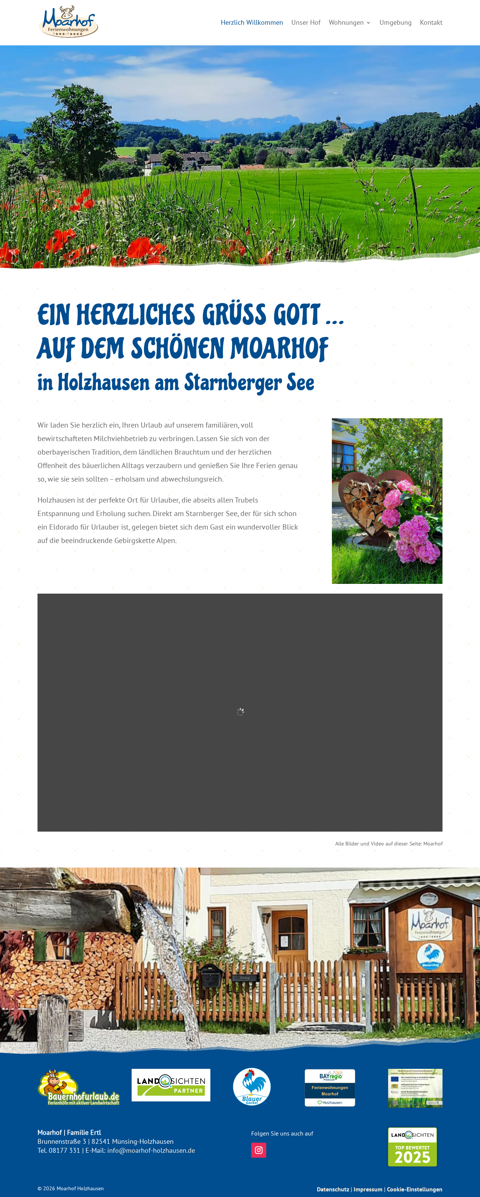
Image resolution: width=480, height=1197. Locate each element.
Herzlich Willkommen (252, 22)
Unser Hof (306, 22)
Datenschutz (333, 1189)
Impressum (368, 1189)
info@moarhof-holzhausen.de (151, 1150)
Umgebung (396, 22)
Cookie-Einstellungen (414, 1189)
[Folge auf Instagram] (258, 1150)
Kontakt (431, 22)
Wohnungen (346, 22)
